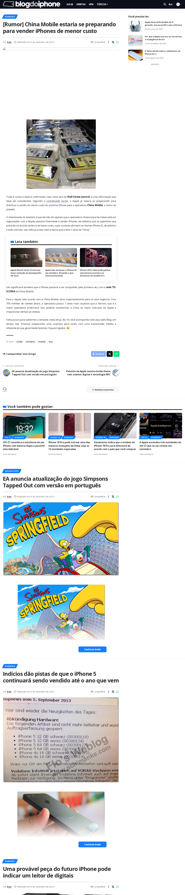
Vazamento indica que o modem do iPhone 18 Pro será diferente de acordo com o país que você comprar (115, 446)
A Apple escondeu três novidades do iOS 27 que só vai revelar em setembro (160, 446)
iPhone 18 (55, 437)
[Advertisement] (155, 110)
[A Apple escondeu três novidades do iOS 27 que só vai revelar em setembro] (160, 425)
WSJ (50, 342)
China (19, 342)
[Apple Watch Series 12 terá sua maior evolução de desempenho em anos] (26, 257)
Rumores (10, 16)
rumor (42, 342)
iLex (9, 42)
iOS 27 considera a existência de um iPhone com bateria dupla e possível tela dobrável (24, 446)
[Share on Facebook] (109, 42)
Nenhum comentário (104, 389)
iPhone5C (30, 342)
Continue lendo (92, 649)
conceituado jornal (57, 201)
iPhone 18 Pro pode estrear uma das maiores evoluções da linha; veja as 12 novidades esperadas (69, 446)
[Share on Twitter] (113, 42)
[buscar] (165, 4)
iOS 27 (8, 437)
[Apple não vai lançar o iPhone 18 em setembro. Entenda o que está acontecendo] (61, 257)
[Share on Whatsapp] (117, 42)
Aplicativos (11, 471)
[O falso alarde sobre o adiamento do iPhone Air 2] (135, 55)
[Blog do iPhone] (32, 4)
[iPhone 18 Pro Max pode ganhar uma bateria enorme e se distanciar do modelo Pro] (96, 257)
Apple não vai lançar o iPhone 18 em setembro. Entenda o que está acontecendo (60, 273)
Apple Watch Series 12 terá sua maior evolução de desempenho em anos (26, 273)
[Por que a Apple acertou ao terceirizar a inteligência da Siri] (135, 40)
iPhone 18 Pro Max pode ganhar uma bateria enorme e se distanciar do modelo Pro (95, 273)
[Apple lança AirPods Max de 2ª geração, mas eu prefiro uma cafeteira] (135, 26)
